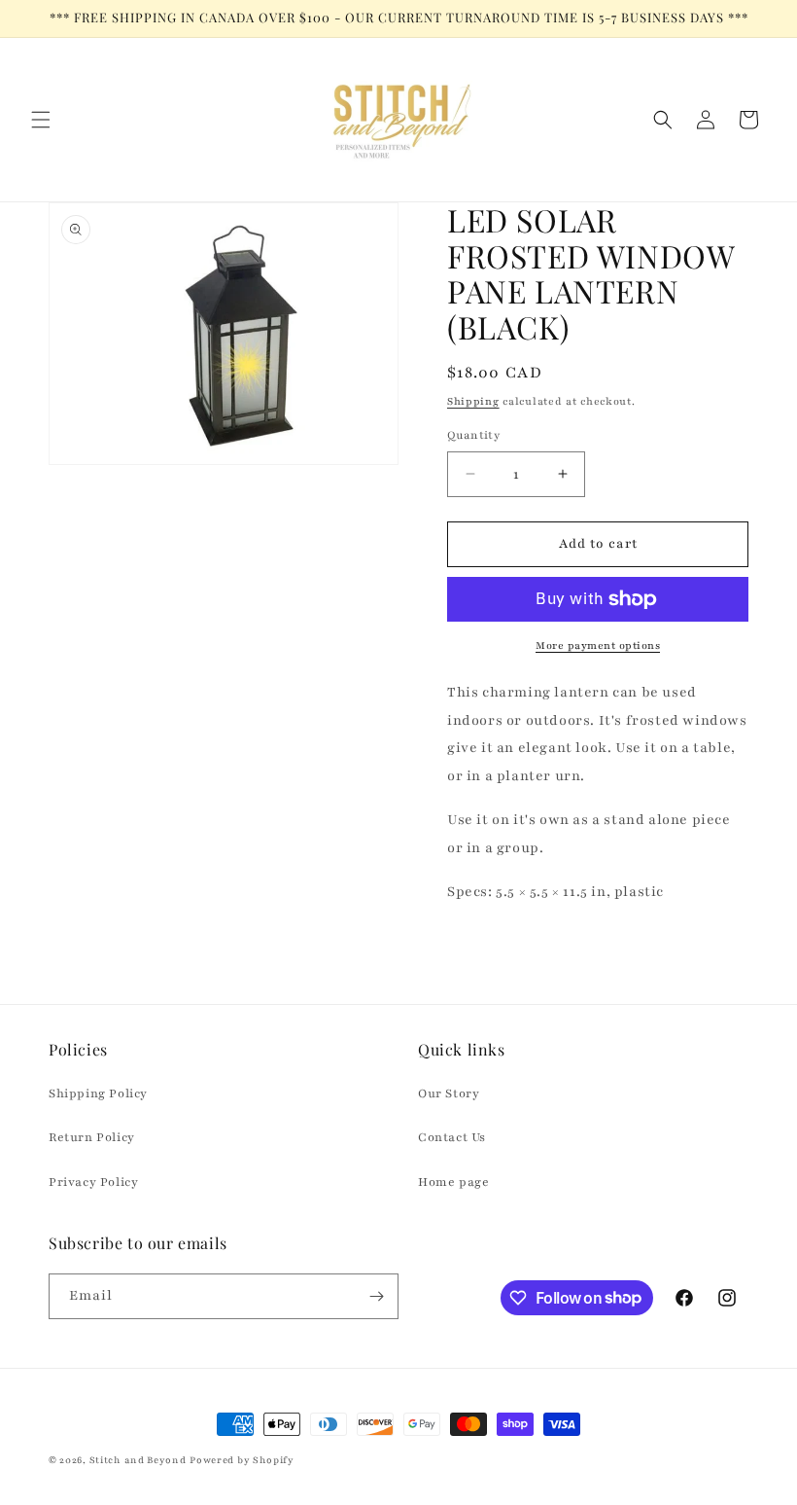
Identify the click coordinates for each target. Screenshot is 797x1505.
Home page (453, 1182)
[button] (40, 119)
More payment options (598, 645)
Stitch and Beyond (138, 1459)
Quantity (473, 435)
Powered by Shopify (242, 1459)
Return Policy (92, 1137)
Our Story (448, 1093)
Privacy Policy (93, 1182)
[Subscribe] (376, 1296)
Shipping (473, 401)
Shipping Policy (98, 1093)
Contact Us (452, 1137)
